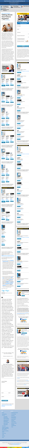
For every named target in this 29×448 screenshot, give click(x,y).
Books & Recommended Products (6, 9)
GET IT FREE (3, 85)
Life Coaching (13, 414)
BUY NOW (3, 101)
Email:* (18, 29)
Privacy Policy (13, 443)
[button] (14, 3)
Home (3, 412)
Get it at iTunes (11, 83)
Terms (16, 443)
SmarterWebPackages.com (16, 444)
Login (3, 434)
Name (3, 392)
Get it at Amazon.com (3, 83)
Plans (3, 437)
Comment (3, 382)
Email (9, 392)
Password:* (19, 32)
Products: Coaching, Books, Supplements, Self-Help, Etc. (5, 428)
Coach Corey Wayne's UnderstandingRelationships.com (14, 1)
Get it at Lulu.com (11, 100)
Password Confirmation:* (21, 35)
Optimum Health (14, 423)
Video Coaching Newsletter (6, 13)
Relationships (13, 421)
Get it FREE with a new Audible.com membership (23, 237)
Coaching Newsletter (14, 412)
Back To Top (19, 443)
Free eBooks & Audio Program (6, 7)
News (12, 426)
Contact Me (4, 433)
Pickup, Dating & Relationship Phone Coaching (6, 421)
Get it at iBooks (7, 100)
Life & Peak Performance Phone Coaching (6, 417)
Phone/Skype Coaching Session (16, 7)
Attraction (13, 415)
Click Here (25, 47)
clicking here (25, 384)
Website (3, 396)
